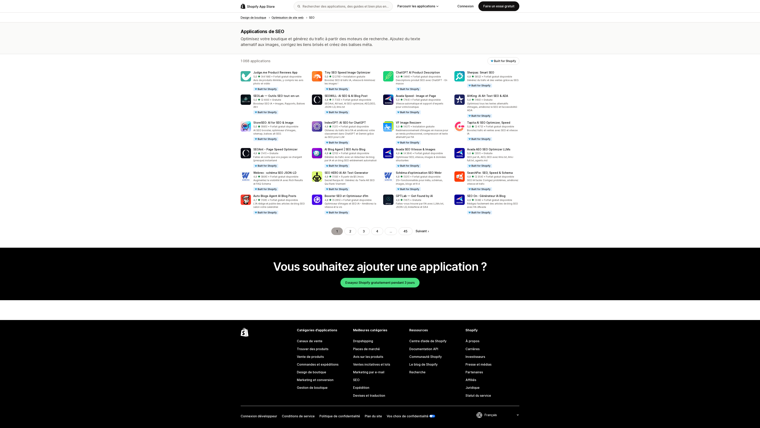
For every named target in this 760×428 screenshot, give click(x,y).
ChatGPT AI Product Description (418, 72)
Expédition (361, 388)
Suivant (421, 231)
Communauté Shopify (425, 357)
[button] (273, 81)
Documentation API (423, 349)
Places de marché (366, 349)
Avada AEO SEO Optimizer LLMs (488, 149)
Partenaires (474, 372)
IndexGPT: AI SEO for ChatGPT (345, 122)
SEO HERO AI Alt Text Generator (346, 172)
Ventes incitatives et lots (371, 364)
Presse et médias (478, 364)
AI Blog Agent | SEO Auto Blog (345, 149)
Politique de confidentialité (339, 416)
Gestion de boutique (312, 388)
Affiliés (471, 380)
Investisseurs (475, 357)
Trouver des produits (312, 349)
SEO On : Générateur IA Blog (486, 196)
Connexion (465, 6)
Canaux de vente (309, 341)
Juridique (473, 388)
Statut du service (478, 395)
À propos (472, 341)
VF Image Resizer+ (409, 122)
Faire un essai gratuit (498, 6)
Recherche (417, 372)
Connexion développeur (259, 416)
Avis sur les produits (368, 357)
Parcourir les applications (416, 6)
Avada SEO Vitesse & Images (415, 149)
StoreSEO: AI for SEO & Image (273, 122)
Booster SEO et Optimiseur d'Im (346, 196)
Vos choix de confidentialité (407, 416)
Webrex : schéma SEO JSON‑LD (274, 172)
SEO (356, 380)
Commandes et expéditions (317, 364)
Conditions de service (298, 416)
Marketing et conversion (315, 380)
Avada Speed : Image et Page (416, 95)
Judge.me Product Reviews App (275, 72)
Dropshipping (363, 341)
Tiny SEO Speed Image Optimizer (347, 72)
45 (406, 231)
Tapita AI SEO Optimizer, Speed (488, 122)
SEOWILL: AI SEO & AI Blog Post (346, 95)
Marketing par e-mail (368, 372)
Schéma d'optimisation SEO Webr (419, 172)
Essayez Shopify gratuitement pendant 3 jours (380, 283)
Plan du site (373, 416)
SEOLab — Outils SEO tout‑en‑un (276, 95)
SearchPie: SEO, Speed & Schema (490, 172)
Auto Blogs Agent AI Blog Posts (274, 196)
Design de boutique (311, 372)
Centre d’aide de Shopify (427, 341)
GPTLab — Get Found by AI (414, 196)
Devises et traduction (369, 395)
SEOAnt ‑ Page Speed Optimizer (275, 149)
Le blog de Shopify (423, 364)
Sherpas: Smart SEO (480, 72)
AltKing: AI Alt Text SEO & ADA (487, 95)
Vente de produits (310, 357)
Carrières (473, 349)
